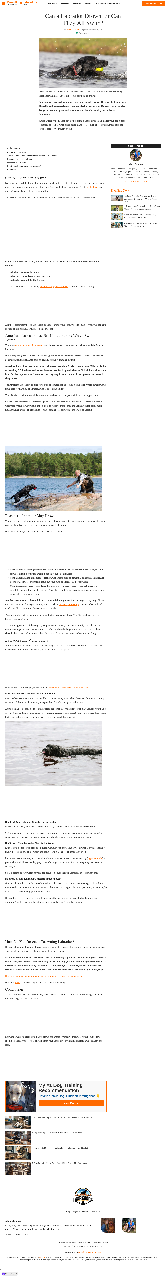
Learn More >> (71, 1103)
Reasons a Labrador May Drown (19, 159)
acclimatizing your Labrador (54, 286)
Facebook (9, 1234)
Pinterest (26, 1234)
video (17, 982)
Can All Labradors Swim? (17, 152)
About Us (85, 1211)
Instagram (17, 1234)
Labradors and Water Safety (18, 162)
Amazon (42, 1257)
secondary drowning (69, 604)
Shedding (77, 3)
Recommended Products (107, 3)
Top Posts (52, 3)
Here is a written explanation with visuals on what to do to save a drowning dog (44, 976)
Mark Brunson (73, 29)
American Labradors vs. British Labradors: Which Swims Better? (32, 156)
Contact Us (95, 1211)
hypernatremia (95, 858)
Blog (68, 1211)
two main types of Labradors (29, 345)
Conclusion (11, 169)
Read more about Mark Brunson (136, 181)
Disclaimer (97, 1242)
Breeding (65, 3)
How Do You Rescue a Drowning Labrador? (24, 166)
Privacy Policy (71, 1242)
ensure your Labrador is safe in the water (67, 687)
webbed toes (92, 187)
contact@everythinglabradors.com (90, 1252)
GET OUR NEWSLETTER (153, 3)
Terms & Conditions (85, 1242)
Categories (76, 1211)
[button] (3, 3)
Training (89, 3)
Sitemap (106, 1242)
